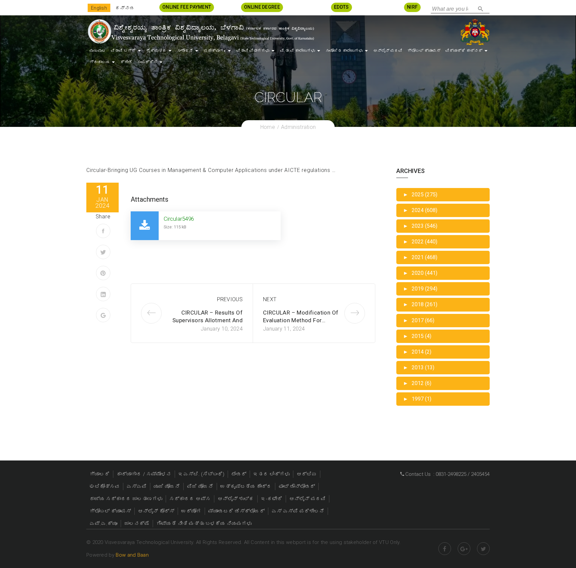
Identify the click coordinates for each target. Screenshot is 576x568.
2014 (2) (417, 352)
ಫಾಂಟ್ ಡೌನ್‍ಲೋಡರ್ (297, 487)
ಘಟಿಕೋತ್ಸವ (105, 487)
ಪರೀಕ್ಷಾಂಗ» (215, 50)
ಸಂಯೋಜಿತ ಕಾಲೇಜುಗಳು (344, 50)
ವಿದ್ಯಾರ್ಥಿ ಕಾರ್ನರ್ (463, 50)
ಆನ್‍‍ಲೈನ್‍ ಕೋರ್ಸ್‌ (156, 511)
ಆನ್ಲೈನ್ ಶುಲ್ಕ (236, 499)
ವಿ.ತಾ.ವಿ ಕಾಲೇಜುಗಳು (297, 50)
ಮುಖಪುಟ (98, 50)
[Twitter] (103, 252)
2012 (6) (417, 383)
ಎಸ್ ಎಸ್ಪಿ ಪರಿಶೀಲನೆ (298, 511)
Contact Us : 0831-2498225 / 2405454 (447, 474)
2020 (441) (420, 273)
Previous (230, 299)
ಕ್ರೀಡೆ (126, 62)
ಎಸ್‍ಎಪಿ (137, 487)
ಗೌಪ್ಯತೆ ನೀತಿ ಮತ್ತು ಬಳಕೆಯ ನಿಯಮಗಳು (204, 524)
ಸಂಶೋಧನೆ (185, 50)
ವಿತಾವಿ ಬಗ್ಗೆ (123, 50)
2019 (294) (420, 289)
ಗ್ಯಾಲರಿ (100, 474)
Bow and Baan (132, 555)
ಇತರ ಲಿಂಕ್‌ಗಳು (271, 474)
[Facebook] (103, 231)
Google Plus (464, 548)
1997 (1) (417, 399)
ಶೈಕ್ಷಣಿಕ (156, 50)
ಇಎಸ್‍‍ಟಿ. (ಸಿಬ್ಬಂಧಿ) (201, 474)
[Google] (103, 315)
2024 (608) (420, 210)
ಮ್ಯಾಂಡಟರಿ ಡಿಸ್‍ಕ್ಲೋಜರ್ (236, 511)
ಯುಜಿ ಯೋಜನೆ (167, 487)
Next (269, 299)
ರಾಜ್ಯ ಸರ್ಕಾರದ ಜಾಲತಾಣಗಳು (126, 499)
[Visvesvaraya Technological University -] (200, 31)
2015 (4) (417, 336)
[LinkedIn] (103, 294)
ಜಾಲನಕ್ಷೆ (136, 524)
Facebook (444, 548)
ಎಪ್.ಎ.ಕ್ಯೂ (103, 524)
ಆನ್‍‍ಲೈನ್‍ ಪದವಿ (387, 50)
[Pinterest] (103, 273)
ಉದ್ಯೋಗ (191, 511)
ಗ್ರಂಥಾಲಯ (100, 62)
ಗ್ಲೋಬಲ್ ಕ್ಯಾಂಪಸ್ (423, 50)
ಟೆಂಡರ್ (238, 474)
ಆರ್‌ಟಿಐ (307, 474)
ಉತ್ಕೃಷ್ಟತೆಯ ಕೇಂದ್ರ (246, 487)
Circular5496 (179, 218)
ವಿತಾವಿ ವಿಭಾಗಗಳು (252, 50)
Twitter (483, 548)
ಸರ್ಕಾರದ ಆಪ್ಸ (190, 499)
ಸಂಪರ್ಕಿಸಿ (147, 62)
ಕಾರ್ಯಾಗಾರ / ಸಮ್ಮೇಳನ (144, 474)
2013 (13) (418, 367)
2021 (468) (420, 257)
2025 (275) (420, 194)
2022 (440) (420, 241)
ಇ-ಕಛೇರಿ (271, 499)
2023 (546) (420, 226)
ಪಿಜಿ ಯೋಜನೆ (200, 487)
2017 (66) (418, 320)
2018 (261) (420, 304)
